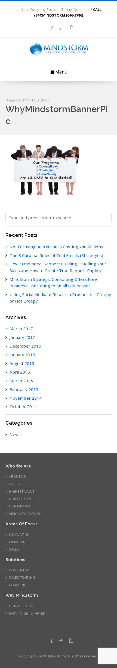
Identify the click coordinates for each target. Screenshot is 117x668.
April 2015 (20, 372)
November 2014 (26, 398)
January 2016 (22, 354)
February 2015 (24, 389)
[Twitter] (58, 26)
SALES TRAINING (22, 577)
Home (10, 100)
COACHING (18, 585)
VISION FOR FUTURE (25, 513)
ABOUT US (17, 476)
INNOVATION (19, 534)
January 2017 (22, 337)
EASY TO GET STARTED (27, 613)
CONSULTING (19, 570)
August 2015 (22, 363)
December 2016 (25, 346)
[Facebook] (48, 26)
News (15, 434)
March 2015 (21, 380)
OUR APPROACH (22, 605)
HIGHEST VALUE (22, 491)
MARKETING (18, 541)
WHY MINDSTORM (32, 100)
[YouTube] (68, 26)
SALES (14, 549)
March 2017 (21, 328)
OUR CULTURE (20, 498)
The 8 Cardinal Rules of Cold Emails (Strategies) (56, 255)
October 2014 (23, 406)
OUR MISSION (20, 506)
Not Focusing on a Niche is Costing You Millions (56, 246)
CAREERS (16, 483)
